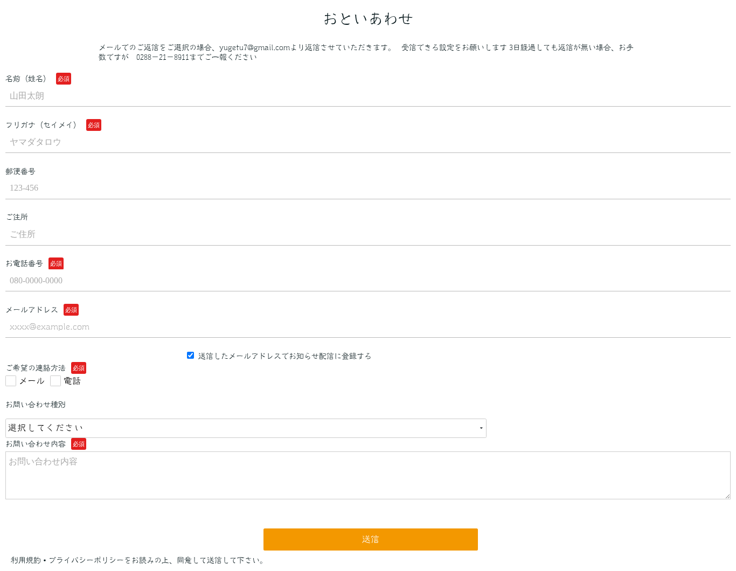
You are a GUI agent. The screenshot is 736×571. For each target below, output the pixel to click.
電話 (72, 381)
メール (32, 381)
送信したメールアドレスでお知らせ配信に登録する (284, 356)
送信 (370, 539)
